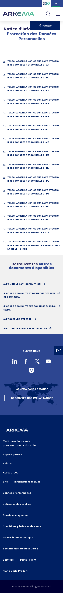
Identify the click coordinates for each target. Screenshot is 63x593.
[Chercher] (48, 14)
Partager (46, 25)
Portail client (28, 559)
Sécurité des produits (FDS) (20, 548)
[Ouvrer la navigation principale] (57, 13)
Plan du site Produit (15, 570)
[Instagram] (31, 370)
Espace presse (12, 454)
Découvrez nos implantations (32, 398)
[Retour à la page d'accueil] (18, 14)
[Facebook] (26, 361)
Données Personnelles (17, 492)
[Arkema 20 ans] (46, 6)
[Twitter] (37, 361)
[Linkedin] (15, 361)
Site (5, 481)
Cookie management (16, 515)
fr (56, 3)
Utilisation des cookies (17, 504)
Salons (7, 463)
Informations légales (27, 481)
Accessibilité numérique (18, 537)
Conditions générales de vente (22, 526)
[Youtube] (48, 361)
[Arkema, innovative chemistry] (17, 433)
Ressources (10, 472)
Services (8, 559)
